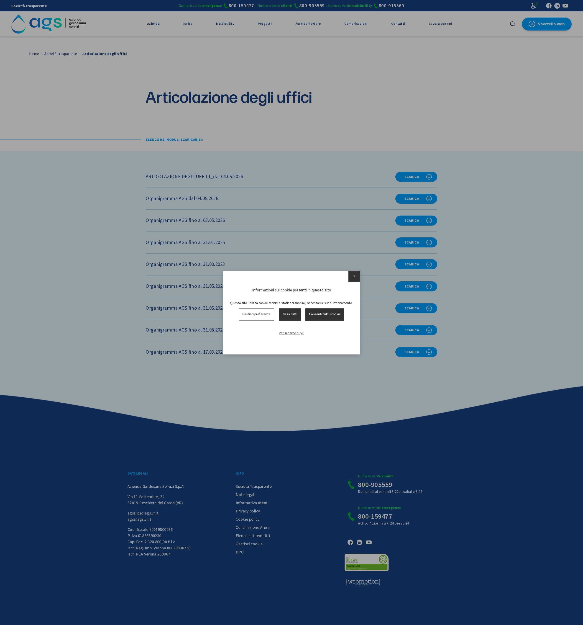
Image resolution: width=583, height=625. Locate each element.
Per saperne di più (291, 333)
